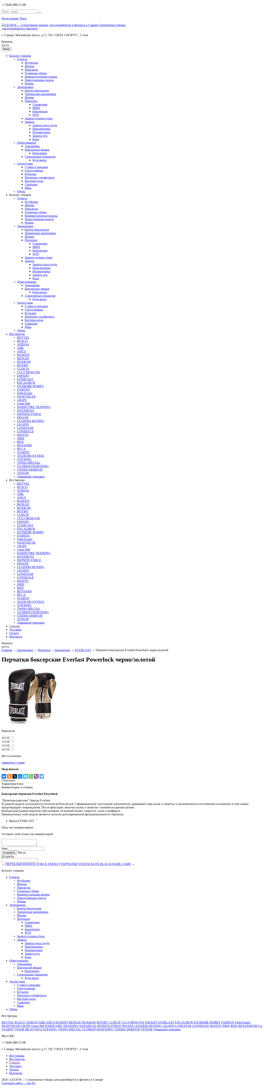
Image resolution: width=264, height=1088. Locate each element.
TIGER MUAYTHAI (30, 455)
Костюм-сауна (34, 181)
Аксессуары (25, 163)
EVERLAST (25, 379)
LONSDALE (25, 431)
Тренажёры (32, 146)
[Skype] (25, 776)
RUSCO (22, 341)
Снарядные (39, 104)
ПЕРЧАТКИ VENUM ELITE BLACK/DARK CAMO (96, 864)
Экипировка (25, 87)
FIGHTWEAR (26, 396)
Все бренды (17, 334)
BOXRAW (24, 361)
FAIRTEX (23, 389)
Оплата (14, 633)
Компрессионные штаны (41, 76)
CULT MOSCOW (28, 372)
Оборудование (26, 142)
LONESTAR (25, 428)
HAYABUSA (25, 410)
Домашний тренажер (31, 476)
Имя (4, 848)
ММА (36, 108)
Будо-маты (39, 160)
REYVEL (23, 337)
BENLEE (23, 358)
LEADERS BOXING (30, 421)
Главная (14, 626)
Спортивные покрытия (40, 156)
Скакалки (31, 184)
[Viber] (36, 776)
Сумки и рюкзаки (36, 167)
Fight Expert (24, 393)
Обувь (21, 191)
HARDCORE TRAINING (34, 407)
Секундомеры (34, 170)
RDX (20, 441)
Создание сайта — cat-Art (18, 1083)
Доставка (15, 629)
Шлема (29, 97)
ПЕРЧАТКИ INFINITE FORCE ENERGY (32, 864)
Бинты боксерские (37, 90)
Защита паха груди (44, 125)
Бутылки (30, 174)
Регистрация (10, 18)
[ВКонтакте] (4, 776)
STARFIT (23, 452)
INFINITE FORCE (29, 414)
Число (22, 852)
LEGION (23, 424)
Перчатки (31, 101)
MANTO (23, 434)
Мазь (28, 188)
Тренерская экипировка (40, 94)
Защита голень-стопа (38, 118)
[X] (14, 776)
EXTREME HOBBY (30, 386)
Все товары (16, 1055)
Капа (35, 139)
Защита (29, 121)
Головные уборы (36, 73)
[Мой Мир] (20, 776)
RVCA (21, 448)
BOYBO (22, 365)
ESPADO (23, 375)
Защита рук (40, 135)
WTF (35, 115)
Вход (23, 18)
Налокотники (41, 132)
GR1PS (21, 400)
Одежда (22, 59)
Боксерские (40, 111)
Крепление (39, 153)
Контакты (15, 636)
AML (20, 348)
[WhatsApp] (31, 776)
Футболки (31, 62)
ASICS (21, 351)
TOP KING (24, 459)
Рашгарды (31, 69)
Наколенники (41, 128)
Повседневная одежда (39, 80)
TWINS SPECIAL (28, 462)
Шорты (29, 66)
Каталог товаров (20, 55)
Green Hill (23, 403)
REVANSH (24, 445)
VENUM (23, 473)
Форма (29, 83)
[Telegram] (41, 776)
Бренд (13, 821)
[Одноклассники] (9, 776)
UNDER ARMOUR (30, 469)
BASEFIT (23, 354)
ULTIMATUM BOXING (33, 466)
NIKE (21, 438)
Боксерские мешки (37, 149)
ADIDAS (23, 344)
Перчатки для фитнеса (39, 177)
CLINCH (23, 368)
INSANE (23, 417)
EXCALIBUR (26, 382)
